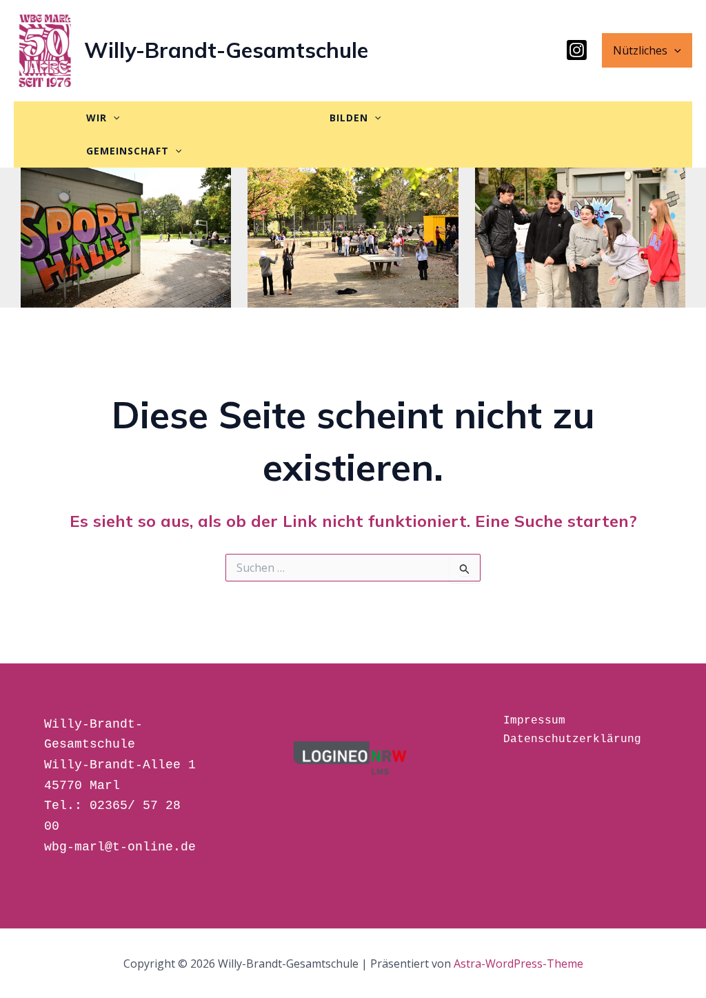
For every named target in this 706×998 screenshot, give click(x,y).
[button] (674, 50)
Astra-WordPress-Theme (518, 963)
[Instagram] (576, 50)
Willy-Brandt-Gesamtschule (226, 50)
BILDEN (349, 117)
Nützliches (640, 50)
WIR (96, 117)
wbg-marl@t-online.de (120, 847)
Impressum (534, 721)
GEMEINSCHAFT (127, 150)
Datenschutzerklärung (572, 739)
